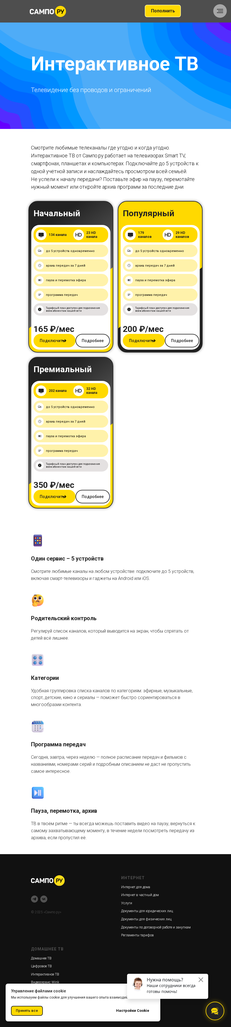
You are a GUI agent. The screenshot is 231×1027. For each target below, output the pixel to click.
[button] (54, 542)
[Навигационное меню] (220, 11)
